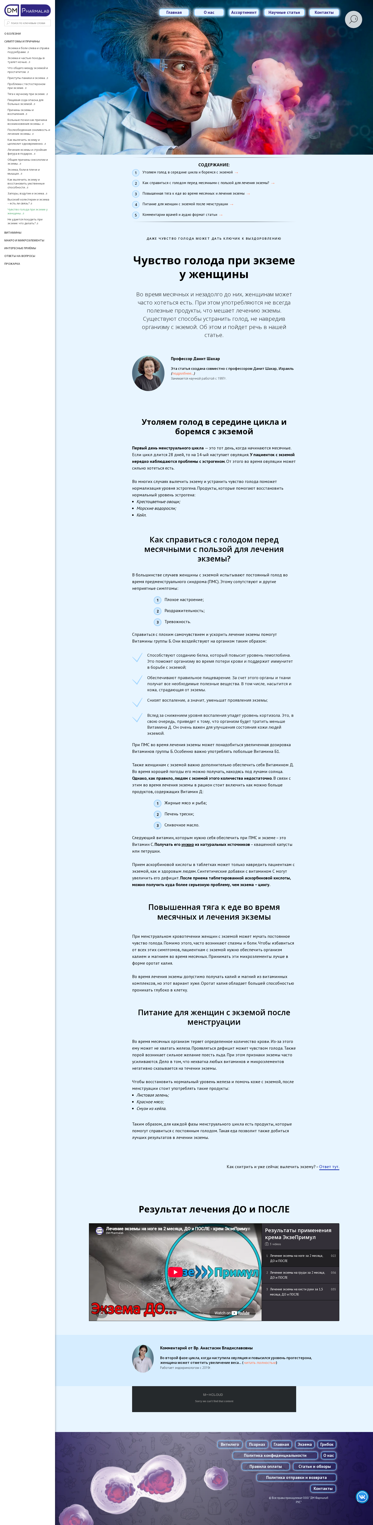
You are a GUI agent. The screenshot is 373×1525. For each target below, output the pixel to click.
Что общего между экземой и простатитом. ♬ (28, 70)
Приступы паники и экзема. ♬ (28, 78)
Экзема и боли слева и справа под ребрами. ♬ (28, 50)
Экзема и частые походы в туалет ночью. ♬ (26, 60)
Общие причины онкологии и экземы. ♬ (28, 161)
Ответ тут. (329, 1166)
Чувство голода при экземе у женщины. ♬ (28, 211)
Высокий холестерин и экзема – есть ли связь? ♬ (28, 201)
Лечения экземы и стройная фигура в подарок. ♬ (27, 152)
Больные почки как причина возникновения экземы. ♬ (27, 122)
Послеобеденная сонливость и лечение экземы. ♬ (29, 132)
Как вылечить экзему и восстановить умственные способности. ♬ (26, 183)
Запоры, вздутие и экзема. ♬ (28, 193)
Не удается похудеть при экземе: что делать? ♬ (25, 221)
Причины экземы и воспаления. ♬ (21, 112)
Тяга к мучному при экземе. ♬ (28, 94)
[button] (183, 373)
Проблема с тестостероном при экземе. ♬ (26, 86)
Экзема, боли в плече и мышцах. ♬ (24, 171)
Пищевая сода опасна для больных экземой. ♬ (25, 102)
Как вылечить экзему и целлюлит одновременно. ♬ (27, 142)
